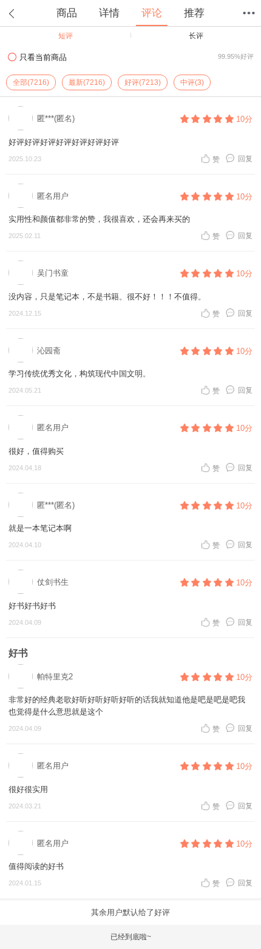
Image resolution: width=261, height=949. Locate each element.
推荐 (194, 13)
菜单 (249, 13)
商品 (66, 13)
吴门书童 (53, 273)
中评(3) (192, 82)
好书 (18, 653)
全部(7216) (31, 82)
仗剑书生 (53, 582)
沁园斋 (49, 350)
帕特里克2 (55, 676)
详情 (109, 13)
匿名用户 (53, 196)
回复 (245, 158)
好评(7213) (142, 82)
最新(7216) (87, 82)
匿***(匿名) (56, 118)
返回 (12, 13)
